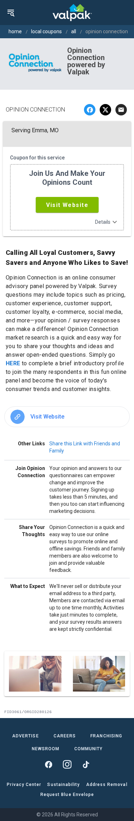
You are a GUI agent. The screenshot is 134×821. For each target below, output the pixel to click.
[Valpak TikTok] (85, 764)
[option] (67, 416)
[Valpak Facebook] (48, 764)
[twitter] (105, 109)
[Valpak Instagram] (67, 764)
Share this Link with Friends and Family (84, 447)
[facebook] (89, 109)
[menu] (11, 13)
